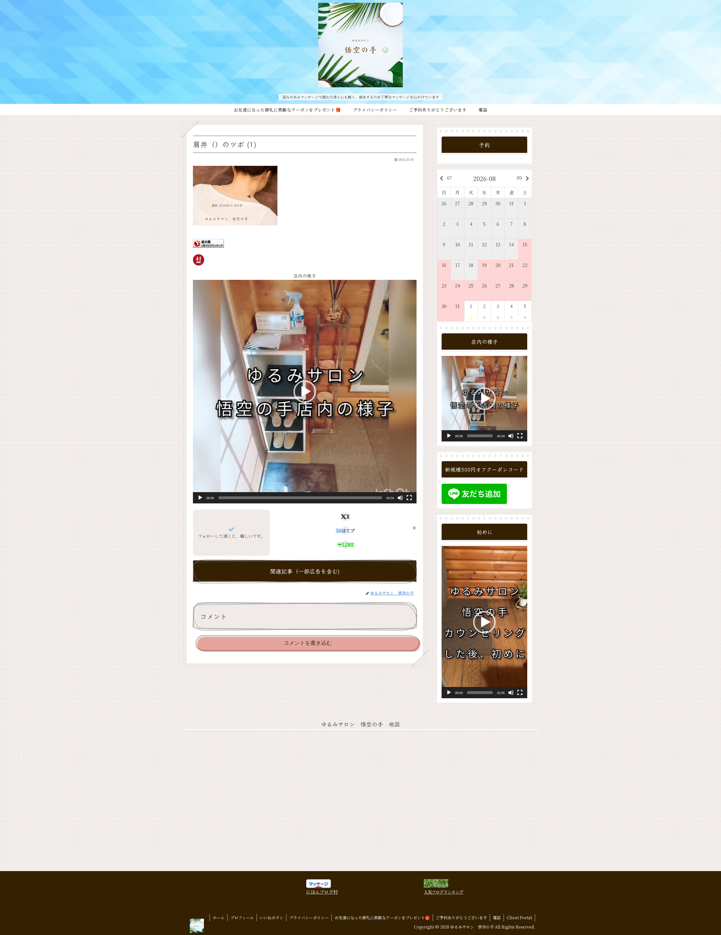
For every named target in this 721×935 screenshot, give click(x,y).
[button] (304, 391)
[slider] (300, 497)
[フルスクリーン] (409, 498)
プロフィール (242, 917)
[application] (305, 391)
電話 (497, 917)
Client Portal (519, 917)
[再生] (200, 498)
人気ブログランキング (443, 892)
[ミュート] (400, 498)
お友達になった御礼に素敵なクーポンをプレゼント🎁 (382, 917)
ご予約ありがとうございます (461, 917)
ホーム (218, 917)
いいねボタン (271, 917)
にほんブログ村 (322, 892)
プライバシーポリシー (309, 917)
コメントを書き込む (308, 643)
